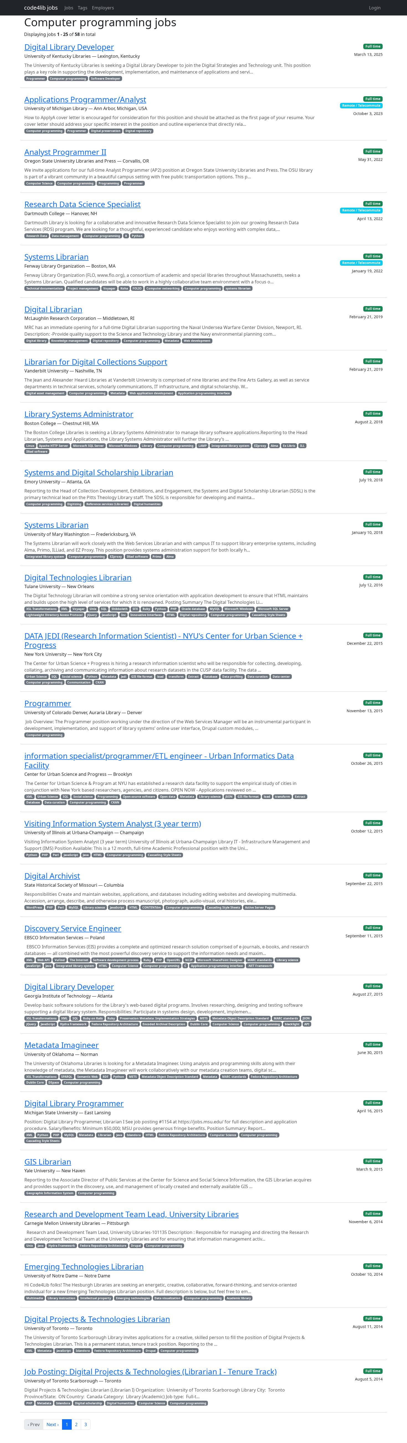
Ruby (146, 609)
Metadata (172, 341)
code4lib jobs (41, 7)
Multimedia (34, 1298)
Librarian (104, 1135)
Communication (79, 682)
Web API (43, 960)
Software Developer (105, 78)
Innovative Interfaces (146, 615)
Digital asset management (45, 393)
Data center (281, 677)
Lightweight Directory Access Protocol (54, 615)
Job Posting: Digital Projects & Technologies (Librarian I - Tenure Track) (150, 1371)
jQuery (92, 615)
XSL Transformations (41, 609)
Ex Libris (289, 446)
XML (64, 609)
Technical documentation (44, 288)
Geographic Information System (49, 1193)
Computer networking (163, 288)
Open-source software (139, 797)
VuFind (60, 960)
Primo (157, 557)
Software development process (115, 960)
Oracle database (193, 609)
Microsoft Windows (123, 446)
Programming (109, 183)
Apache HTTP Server (53, 446)
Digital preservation (105, 131)
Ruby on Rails (93, 1018)
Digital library (36, 341)
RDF (106, 1077)
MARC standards (260, 960)
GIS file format (142, 677)
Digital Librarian (53, 309)
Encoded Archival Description (164, 1024)
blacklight (292, 1024)
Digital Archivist (52, 875)
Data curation (258, 677)
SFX (135, 609)
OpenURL (173, 960)
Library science (210, 797)
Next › (53, 1424)
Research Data (36, 236)
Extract (193, 677)
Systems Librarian (56, 256)
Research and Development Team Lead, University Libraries (131, 1214)
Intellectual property (95, 1298)
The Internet (79, 960)
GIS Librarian (47, 1161)
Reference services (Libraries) (107, 504)
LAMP (203, 446)
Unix (93, 609)
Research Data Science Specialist (82, 204)
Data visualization (167, 1298)
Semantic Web (87, 1077)
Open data (167, 797)
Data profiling (232, 677)
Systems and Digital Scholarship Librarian (98, 472)
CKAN (100, 682)
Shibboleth (120, 609)
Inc (123, 615)
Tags (82, 8)
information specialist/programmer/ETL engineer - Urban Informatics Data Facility (159, 760)
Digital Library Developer (69, 46)
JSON (229, 797)
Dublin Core (199, 1024)
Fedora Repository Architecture (115, 1024)
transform (176, 677)
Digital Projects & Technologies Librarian (97, 1319)
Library (147, 446)
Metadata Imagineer (61, 1045)
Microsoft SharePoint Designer (220, 960)
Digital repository (138, 131)
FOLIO (137, 288)
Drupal (136, 1246)
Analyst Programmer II (65, 152)
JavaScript (109, 615)
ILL (302, 446)
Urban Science (36, 677)
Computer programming (68, 78)
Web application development (151, 393)
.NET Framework (260, 966)
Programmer (35, 78)
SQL (104, 609)
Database (210, 677)
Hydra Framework (73, 1024)
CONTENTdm (151, 907)
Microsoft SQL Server (88, 446)
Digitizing (74, 504)
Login (375, 8)
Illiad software (36, 451)
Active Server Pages (259, 907)
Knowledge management (69, 341)
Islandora (134, 1135)
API (306, 1024)
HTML (171, 615)
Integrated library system (230, 446)
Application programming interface (204, 393)
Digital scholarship (88, 1403)
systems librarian (238, 288)
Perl (56, 855)
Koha (124, 288)
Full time (372, 46)
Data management (65, 236)
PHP (174, 609)
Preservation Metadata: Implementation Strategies (157, 1018)
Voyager (109, 288)
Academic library (239, 1298)
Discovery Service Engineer (72, 928)
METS (204, 1018)
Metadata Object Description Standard (240, 1018)
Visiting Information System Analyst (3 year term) (112, 823)
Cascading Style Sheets (268, 615)
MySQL (215, 609)
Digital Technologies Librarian (78, 577)
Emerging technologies (133, 1298)
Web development (197, 341)
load (160, 677)
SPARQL (66, 1077)
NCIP (189, 960)
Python (137, 236)
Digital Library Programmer (74, 1103)
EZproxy (260, 446)
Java (86, 855)
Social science (71, 677)
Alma (274, 446)
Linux (30, 446)
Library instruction (61, 1298)
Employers (103, 8)
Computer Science (39, 183)
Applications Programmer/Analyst (85, 99)
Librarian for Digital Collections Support (95, 361)
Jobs (69, 8)
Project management (83, 288)
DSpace (53, 1082)
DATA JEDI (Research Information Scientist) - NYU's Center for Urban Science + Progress (163, 640)
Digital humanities (147, 504)
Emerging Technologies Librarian (84, 1266)
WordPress (34, 907)
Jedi (123, 677)
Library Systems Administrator (78, 414)
